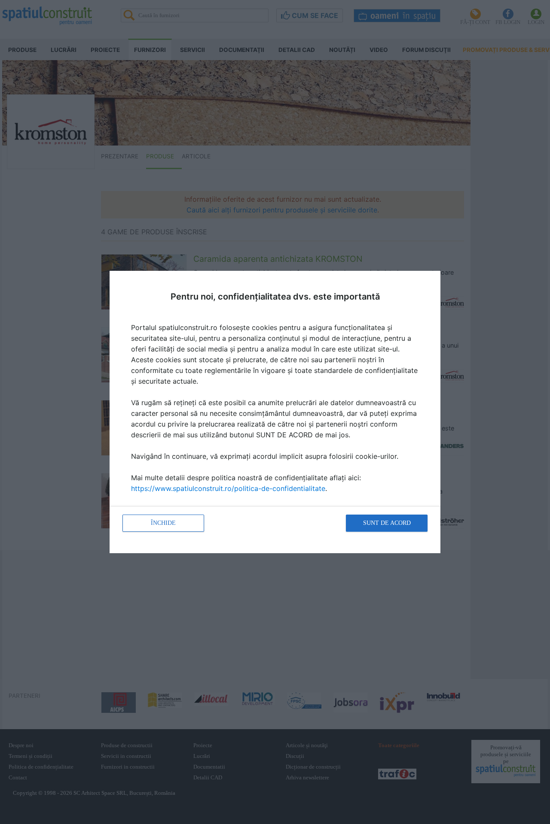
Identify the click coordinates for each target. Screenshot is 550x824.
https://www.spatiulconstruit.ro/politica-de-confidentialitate (228, 488)
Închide (163, 523)
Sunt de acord (387, 523)
